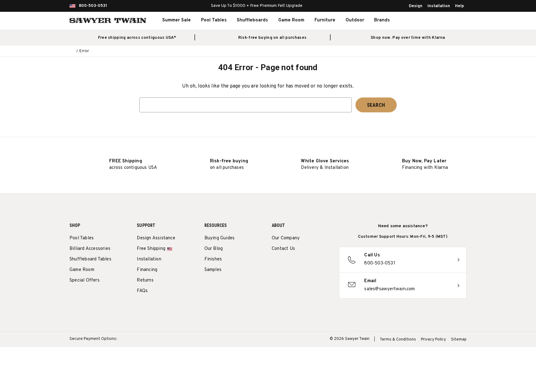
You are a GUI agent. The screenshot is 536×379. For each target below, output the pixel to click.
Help (459, 6)
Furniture (325, 20)
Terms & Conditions (398, 339)
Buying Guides (219, 238)
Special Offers (84, 280)
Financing (147, 270)
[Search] (425, 20)
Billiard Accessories (89, 249)
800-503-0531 (93, 5)
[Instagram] (275, 264)
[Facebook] (286, 264)
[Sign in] (438, 20)
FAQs (142, 291)
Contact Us (283, 249)
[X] (309, 264)
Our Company (286, 238)
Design (415, 6)
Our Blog (213, 249)
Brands (382, 20)
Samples (212, 270)
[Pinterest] (298, 264)
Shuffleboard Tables (90, 259)
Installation (438, 6)
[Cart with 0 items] (452, 20)
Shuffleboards (252, 20)
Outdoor (355, 20)
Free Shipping (151, 249)
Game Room (291, 20)
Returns (145, 280)
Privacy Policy (433, 339)
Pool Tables (214, 20)
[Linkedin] (321, 264)
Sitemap (459, 339)
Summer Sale (176, 20)
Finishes (213, 259)
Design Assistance (156, 238)
